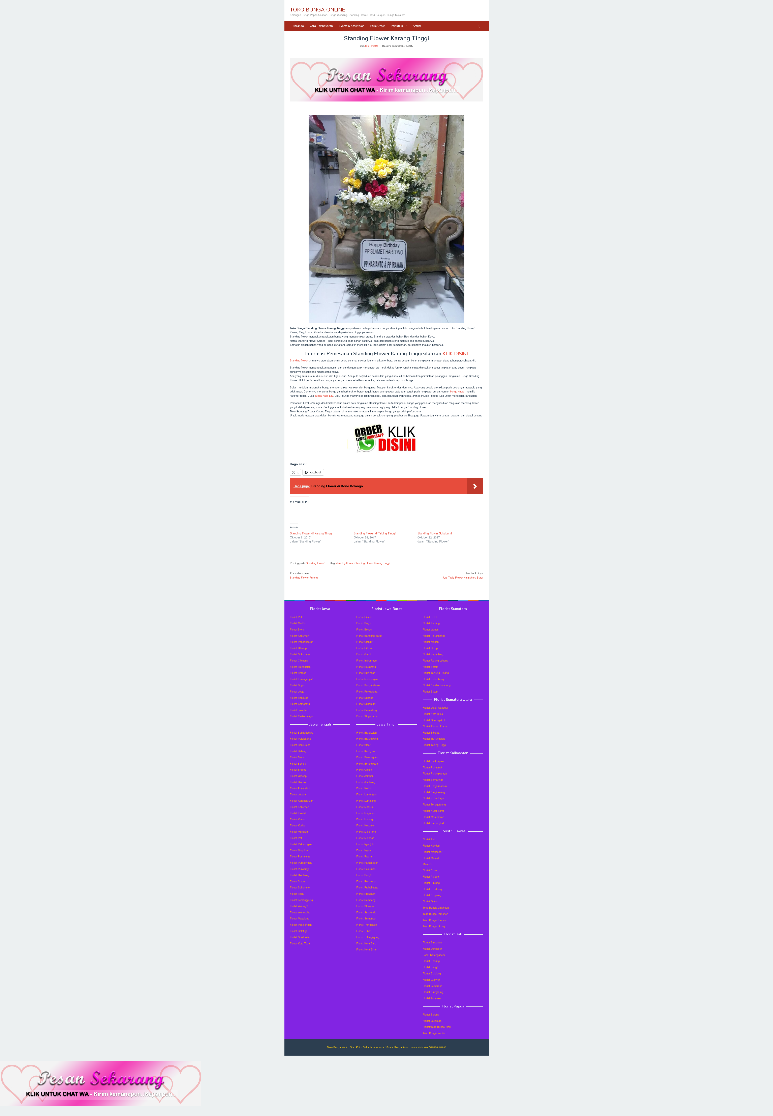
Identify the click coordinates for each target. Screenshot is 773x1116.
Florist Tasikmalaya (301, 716)
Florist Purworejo (299, 869)
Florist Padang (431, 623)
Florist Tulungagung (367, 937)
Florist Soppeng (432, 895)
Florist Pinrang (431, 883)
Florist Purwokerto (300, 738)
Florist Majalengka (367, 679)
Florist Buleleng (432, 973)
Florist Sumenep (365, 918)
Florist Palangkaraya (435, 773)
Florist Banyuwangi (367, 738)
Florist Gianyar (431, 979)
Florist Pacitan (364, 856)
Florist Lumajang (366, 800)
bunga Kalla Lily (324, 396)
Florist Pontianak (432, 767)
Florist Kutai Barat (433, 811)
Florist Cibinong (299, 660)
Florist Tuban (363, 931)
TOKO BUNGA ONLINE (317, 9)
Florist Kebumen (299, 636)
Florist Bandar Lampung (437, 685)
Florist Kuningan (365, 673)
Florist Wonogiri (299, 906)
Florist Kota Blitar (366, 949)
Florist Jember (364, 776)
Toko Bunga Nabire (434, 1033)
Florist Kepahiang (433, 654)
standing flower (344, 563)
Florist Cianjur (364, 642)
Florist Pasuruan (365, 869)
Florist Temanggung (301, 900)
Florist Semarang (300, 704)
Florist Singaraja (432, 942)
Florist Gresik (364, 769)
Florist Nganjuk (365, 844)
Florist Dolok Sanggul (435, 707)
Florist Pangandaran (301, 642)
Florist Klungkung (433, 992)
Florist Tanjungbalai (434, 738)
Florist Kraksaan (365, 893)
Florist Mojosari (365, 838)
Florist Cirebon (364, 648)
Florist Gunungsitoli (434, 720)
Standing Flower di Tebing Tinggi (375, 533)
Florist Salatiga (298, 931)
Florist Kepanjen (365, 825)
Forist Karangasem (434, 955)
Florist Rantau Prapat (435, 726)
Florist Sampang (365, 900)
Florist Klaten (297, 819)
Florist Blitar (363, 745)
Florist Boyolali (298, 763)
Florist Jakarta (298, 710)
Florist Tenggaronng (434, 804)
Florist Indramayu (366, 660)
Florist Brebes (298, 673)
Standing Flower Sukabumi (435, 533)
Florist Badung (431, 961)
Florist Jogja (297, 691)
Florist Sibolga (431, 732)
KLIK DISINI (455, 353)
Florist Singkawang (434, 792)
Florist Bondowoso (367, 763)
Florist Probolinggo (367, 887)
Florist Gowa (430, 901)
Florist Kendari (431, 845)
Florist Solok (430, 617)
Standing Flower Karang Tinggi (372, 563)
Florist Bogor (297, 685)
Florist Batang (298, 751)
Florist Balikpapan (433, 761)
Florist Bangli (430, 967)
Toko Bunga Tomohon (435, 914)
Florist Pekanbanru (434, 636)
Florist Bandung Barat (369, 636)
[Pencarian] (478, 26)
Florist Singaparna (366, 716)
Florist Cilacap (298, 648)
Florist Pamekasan (367, 862)
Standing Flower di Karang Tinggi (311, 533)
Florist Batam (430, 667)
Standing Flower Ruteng (304, 575)
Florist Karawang (366, 667)
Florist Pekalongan (301, 844)
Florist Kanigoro (365, 751)
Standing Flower (315, 563)
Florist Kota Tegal (300, 943)
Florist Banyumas (300, 745)
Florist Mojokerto (366, 831)
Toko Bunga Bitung (434, 926)
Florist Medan (431, 642)
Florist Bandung (299, 698)
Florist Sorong (431, 1014)
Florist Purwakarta (366, 691)
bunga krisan (457, 391)
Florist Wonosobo (300, 912)
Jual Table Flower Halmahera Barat (462, 575)
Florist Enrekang (432, 889)
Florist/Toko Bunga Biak (437, 1027)
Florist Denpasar (432, 948)
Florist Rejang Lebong (435, 660)
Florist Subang (364, 698)
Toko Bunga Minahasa (436, 907)
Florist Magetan (365, 813)
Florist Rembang (299, 875)
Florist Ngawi (363, 850)
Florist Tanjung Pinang (436, 673)
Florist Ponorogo (365, 881)
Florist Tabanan (432, 998)
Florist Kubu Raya (433, 798)
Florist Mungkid (299, 831)
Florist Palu (429, 839)
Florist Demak (298, 782)
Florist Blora (297, 629)
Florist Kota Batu (366, 943)
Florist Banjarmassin (435, 786)
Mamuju (427, 864)
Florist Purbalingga (301, 862)
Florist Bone (430, 870)
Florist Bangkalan (366, 732)
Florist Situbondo (366, 912)
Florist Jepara (298, 794)
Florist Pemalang (300, 856)
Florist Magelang (299, 850)
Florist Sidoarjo (365, 906)
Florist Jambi (430, 629)
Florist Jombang (365, 782)
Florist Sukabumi (366, 704)
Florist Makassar (432, 852)
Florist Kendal (298, 813)
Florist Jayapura (432, 1021)
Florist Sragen (298, 881)
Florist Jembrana (432, 986)
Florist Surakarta (299, 937)
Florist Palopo (431, 876)
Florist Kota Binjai (433, 714)
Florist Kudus (297, 825)
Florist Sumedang (366, 710)
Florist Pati (296, 617)
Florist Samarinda (433, 780)
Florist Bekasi (364, 629)
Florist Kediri (363, 788)
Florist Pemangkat (433, 823)
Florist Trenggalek (300, 667)
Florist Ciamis (364, 617)
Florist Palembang (433, 679)
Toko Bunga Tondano (435, 920)
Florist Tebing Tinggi (434, 745)
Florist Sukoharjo (300, 654)
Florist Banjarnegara (301, 732)
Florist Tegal (297, 893)
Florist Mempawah (433, 817)
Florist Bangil (364, 875)
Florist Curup (430, 648)
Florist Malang (364, 819)
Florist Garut (363, 654)
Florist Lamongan (366, 794)
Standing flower (299, 360)
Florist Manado (431, 858)
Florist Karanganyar (301, 679)
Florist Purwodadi (300, 788)
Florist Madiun (298, 623)
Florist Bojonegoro (366, 757)
